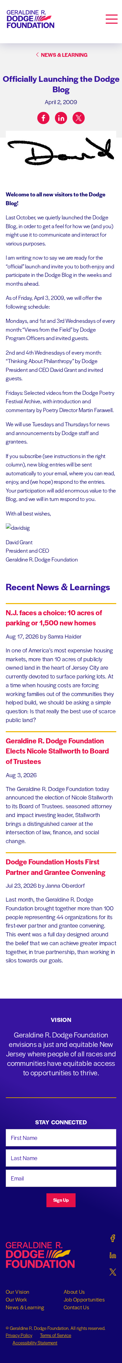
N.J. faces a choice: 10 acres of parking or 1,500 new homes (54, 617)
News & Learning (25, 1307)
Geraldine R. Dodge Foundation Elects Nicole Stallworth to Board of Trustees (57, 751)
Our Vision (17, 1291)
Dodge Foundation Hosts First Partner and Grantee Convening (55, 867)
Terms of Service (55, 1335)
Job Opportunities (84, 1299)
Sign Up (61, 1200)
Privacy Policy (19, 1335)
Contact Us (76, 1307)
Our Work (16, 1299)
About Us (74, 1291)
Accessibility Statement (35, 1342)
